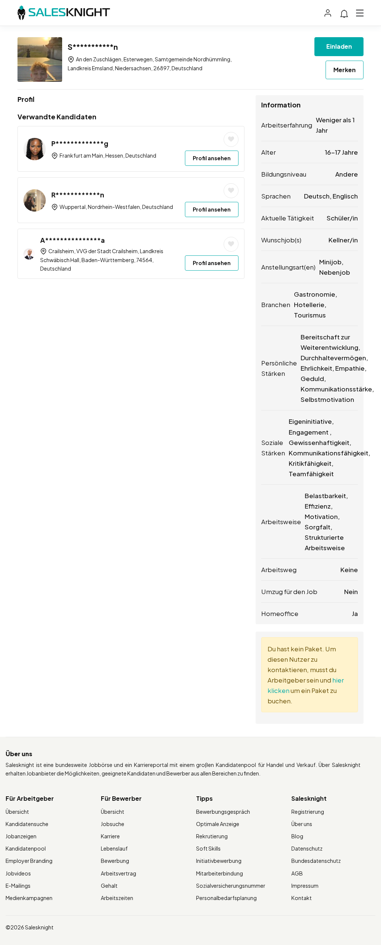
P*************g (79, 143)
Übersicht (17, 811)
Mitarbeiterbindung (219, 873)
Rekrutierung (212, 836)
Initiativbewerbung (218, 860)
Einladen (339, 46)
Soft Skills (208, 848)
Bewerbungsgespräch (223, 811)
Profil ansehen (212, 158)
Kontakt (301, 897)
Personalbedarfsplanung (226, 897)
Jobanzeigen (21, 836)
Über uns (301, 823)
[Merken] (231, 139)
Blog (297, 836)
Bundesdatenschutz (316, 860)
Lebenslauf (114, 848)
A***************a (72, 240)
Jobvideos (18, 873)
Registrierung (307, 811)
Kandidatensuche (27, 823)
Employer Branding (29, 860)
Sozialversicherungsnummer (230, 885)
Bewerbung (115, 860)
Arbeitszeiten (117, 897)
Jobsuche (112, 823)
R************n (77, 194)
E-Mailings (18, 885)
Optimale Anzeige (217, 823)
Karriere (110, 836)
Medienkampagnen (29, 897)
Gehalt (109, 885)
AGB (297, 873)
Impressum (304, 885)
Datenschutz (307, 848)
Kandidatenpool (26, 848)
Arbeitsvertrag (118, 873)
